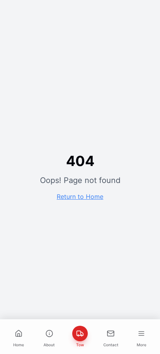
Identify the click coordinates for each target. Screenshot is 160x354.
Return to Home (80, 196)
